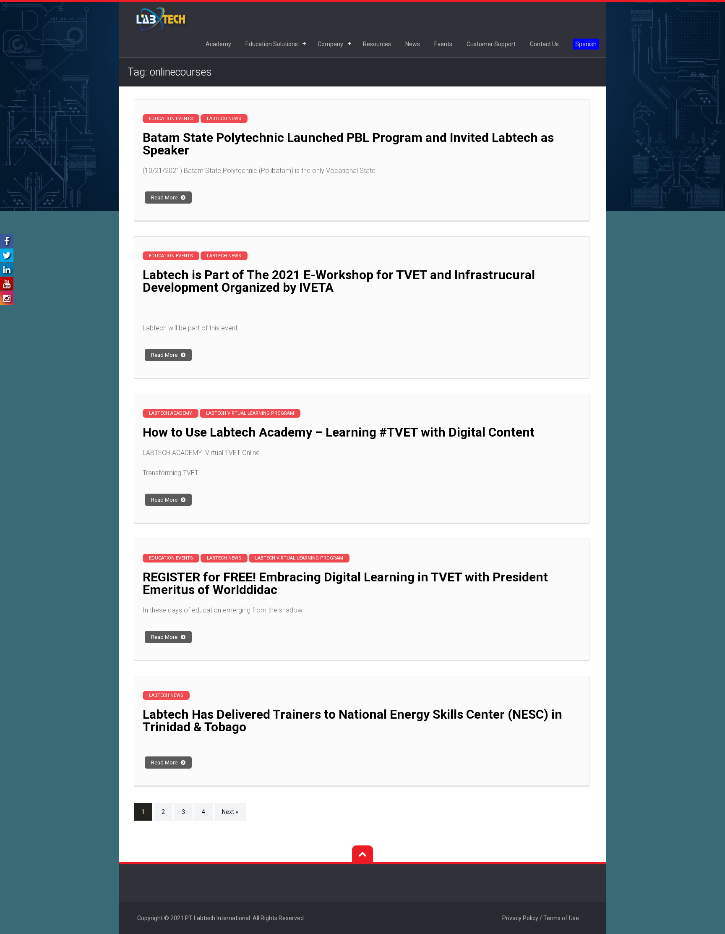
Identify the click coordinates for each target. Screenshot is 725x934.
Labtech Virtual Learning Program (250, 413)
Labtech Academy (170, 413)
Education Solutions (271, 44)
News (412, 44)
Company (330, 44)
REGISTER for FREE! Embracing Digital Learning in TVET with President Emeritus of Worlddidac (345, 583)
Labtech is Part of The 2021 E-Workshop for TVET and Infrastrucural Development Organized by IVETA (339, 281)
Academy (218, 44)
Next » (230, 811)
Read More (165, 197)
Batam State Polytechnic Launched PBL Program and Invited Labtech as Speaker (348, 143)
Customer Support (491, 44)
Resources (377, 44)
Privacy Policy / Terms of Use (540, 918)
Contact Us (544, 44)
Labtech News (224, 118)
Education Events (171, 118)
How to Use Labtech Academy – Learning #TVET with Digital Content (339, 432)
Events (443, 44)
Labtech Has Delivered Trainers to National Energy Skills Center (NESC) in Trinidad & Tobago (352, 720)
